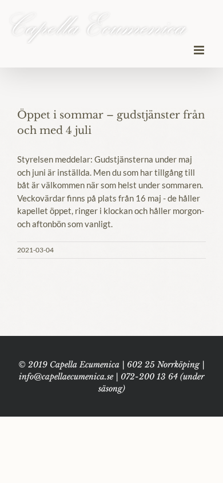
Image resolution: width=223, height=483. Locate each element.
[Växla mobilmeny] (200, 50)
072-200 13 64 (149, 376)
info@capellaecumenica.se (66, 376)
